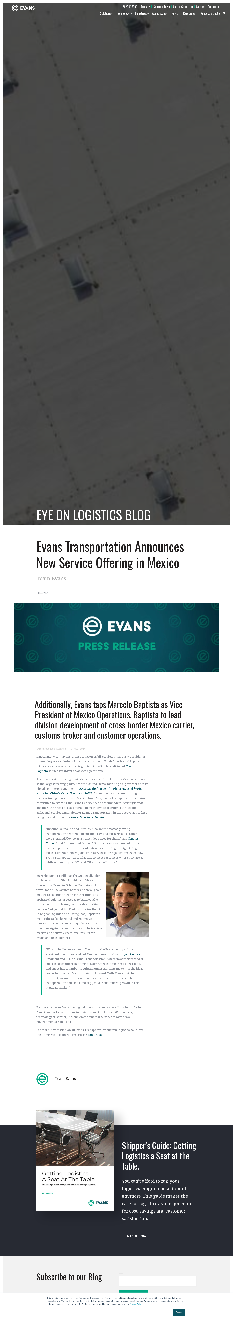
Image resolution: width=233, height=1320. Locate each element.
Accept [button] (179, 1312)
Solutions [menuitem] (105, 13)
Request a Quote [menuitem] (210, 13)
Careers (200, 7)
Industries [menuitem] (141, 13)
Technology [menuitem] (122, 13)
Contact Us (213, 7)
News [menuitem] (175, 13)
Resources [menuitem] (189, 13)
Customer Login (161, 7)
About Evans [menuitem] (159, 13)
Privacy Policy (135, 1304)
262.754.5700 (130, 7)
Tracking (145, 7)
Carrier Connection (183, 7)
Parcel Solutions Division (88, 817)
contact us (95, 1034)
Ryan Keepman (132, 954)
